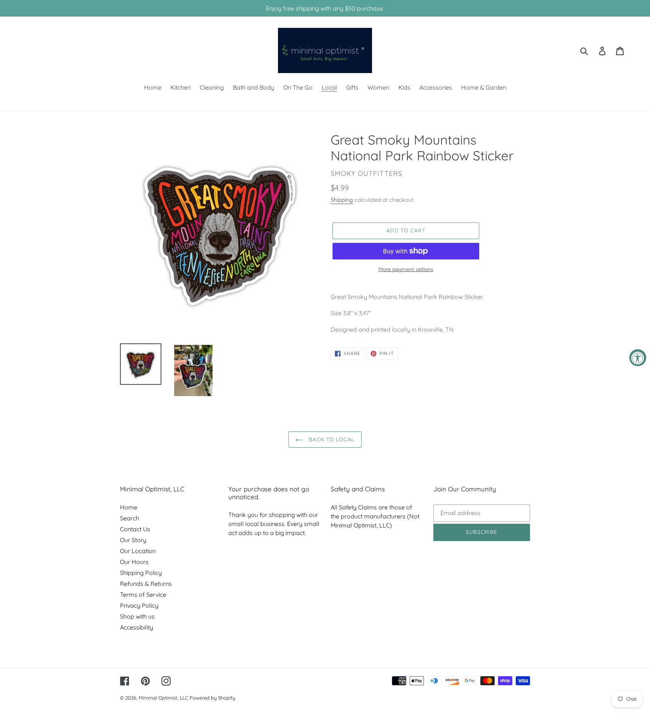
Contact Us (135, 529)
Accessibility (136, 627)
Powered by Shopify (212, 698)
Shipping (342, 199)
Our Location (138, 551)
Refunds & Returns (146, 583)
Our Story (133, 540)
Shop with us (137, 616)
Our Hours (134, 562)
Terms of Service (143, 594)
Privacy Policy (139, 605)
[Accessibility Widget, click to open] (637, 357)
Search (129, 518)
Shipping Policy (141, 572)
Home (128, 507)
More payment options (405, 269)
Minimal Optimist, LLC (163, 698)
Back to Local (330, 439)
